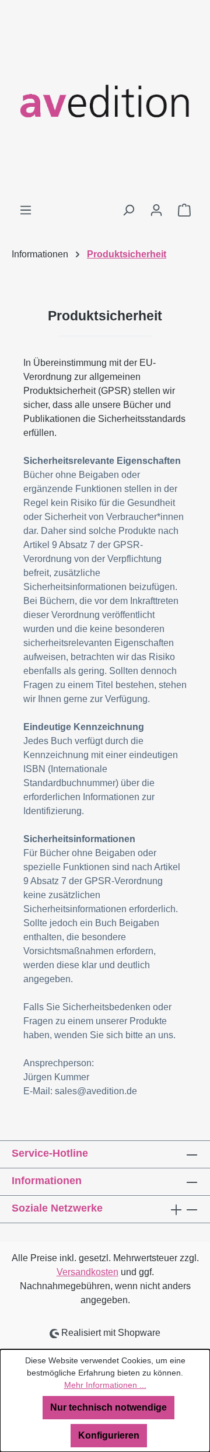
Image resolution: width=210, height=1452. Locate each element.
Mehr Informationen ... (105, 1385)
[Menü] (26, 210)
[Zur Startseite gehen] (105, 101)
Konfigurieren (108, 1435)
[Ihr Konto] (156, 210)
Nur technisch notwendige (108, 1407)
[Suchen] (128, 210)
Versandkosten (87, 1272)
